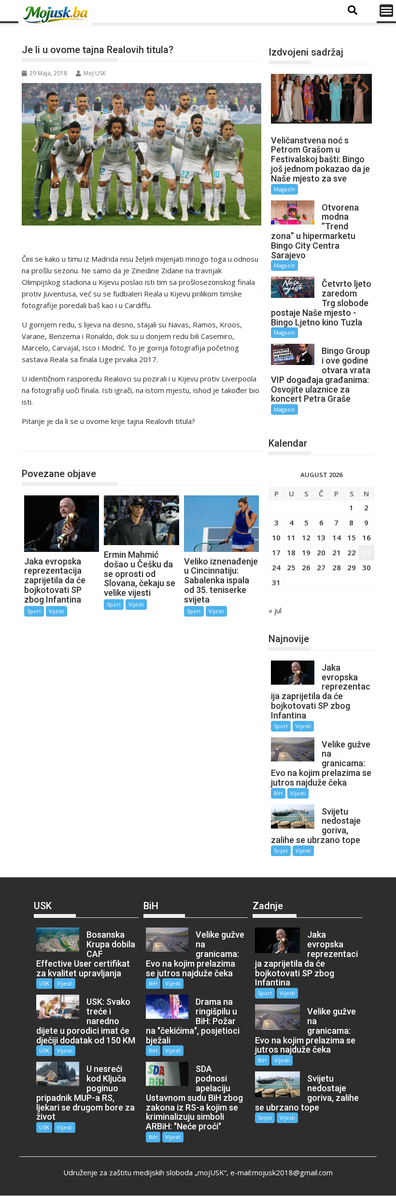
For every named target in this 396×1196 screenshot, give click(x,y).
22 (351, 552)
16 (366, 537)
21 (336, 552)
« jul (275, 610)
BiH (278, 793)
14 (336, 537)
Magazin (284, 189)
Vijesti (56, 611)
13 (321, 537)
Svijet (281, 850)
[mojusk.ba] (57, 15)
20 (321, 552)
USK (44, 983)
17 (276, 552)
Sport (41, 441)
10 (276, 537)
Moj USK (95, 73)
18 (291, 552)
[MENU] (386, 10)
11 (291, 537)
